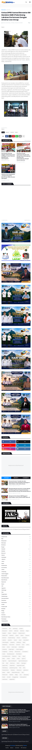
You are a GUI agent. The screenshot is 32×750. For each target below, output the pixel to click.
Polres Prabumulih (15, 672)
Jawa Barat (26, 640)
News (16, 132)
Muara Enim (16, 575)
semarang (26, 674)
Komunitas (16, 567)
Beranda (3, 10)
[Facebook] (6, 136)
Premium (12, 745)
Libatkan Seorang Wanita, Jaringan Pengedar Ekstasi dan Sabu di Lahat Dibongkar (8, 176)
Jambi (15, 640)
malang (11, 651)
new (19, 656)
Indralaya (16, 557)
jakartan (10, 640)
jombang (19, 642)
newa (24, 656)
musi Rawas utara (16, 617)
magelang (4, 651)
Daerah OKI (4, 635)
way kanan (4, 679)
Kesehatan (16, 565)
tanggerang (15, 677)
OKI (16, 586)
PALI (16, 592)
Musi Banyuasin (16, 578)
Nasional (16, 582)
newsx (13, 658)
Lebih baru (4, 220)
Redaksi (16, 608)
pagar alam (5, 665)
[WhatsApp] (16, 136)
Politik (16, 604)
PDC (24, 667)
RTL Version (23, 747)
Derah (22, 635)
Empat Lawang (11, 637)
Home (7, 747)
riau (21, 674)
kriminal (16, 614)
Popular (6, 478)
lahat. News (21, 647)
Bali (16, 538)
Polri (23, 672)
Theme (25, 745)
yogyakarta (12, 679)
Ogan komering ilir (12, 660)
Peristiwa (16, 600)
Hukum (16, 555)
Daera (9, 633)
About (11, 747)
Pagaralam (16, 594)
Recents (16, 478)
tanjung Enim (16, 621)
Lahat (16, 569)
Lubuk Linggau (16, 573)
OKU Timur (12, 663)
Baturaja (16, 543)
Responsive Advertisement (16, 465)
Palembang (16, 596)
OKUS (18, 663)
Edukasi (16, 551)
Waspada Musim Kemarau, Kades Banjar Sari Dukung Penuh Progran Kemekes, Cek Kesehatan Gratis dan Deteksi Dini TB (19, 490)
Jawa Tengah (5, 642)
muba (3, 654)
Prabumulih (16, 606)
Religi (16, 610)
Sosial (16, 612)
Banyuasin (16, 540)
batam (10, 630)
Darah (17, 635)
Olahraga (16, 590)
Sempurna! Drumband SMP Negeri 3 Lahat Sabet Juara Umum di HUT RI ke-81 (19, 496)
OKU (7, 663)
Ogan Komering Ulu (23, 660)
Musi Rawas (16, 580)
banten (21, 628)
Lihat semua (28, 140)
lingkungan (11, 649)
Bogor (16, 547)
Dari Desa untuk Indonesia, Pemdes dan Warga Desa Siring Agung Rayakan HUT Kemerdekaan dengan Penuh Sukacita (23, 157)
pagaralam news (20, 665)
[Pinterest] (13, 136)
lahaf (27, 644)
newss (8, 658)
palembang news (13, 667)
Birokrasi (16, 545)
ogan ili (23, 658)
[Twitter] (10, 136)
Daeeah (4, 633)
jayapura (12, 642)
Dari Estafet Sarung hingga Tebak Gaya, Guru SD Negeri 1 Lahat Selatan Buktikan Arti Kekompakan (8, 156)
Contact (17, 747)
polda (3, 672)
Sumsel (8, 677)
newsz (18, 658)
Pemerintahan (16, 598)
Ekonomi (16, 553)
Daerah (8, 10)
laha (23, 644)
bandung (15, 628)
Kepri (16, 563)
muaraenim (25, 651)
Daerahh (11, 635)
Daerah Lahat (21, 633)
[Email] (20, 136)
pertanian (16, 619)
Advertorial (16, 536)
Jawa (16, 561)
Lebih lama (27, 220)
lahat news (14, 647)
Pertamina (16, 602)
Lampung (16, 571)
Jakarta (12, 132)
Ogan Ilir (16, 588)
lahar (3, 647)
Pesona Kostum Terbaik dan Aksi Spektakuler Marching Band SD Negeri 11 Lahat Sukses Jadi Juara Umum (19, 483)
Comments (26, 478)
